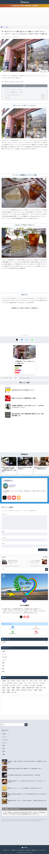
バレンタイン (18, 685)
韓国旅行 (3, 692)
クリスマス (15, 683)
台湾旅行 (23, 687)
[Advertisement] (24, 16)
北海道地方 (22, 378)
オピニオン (5, 657)
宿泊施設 (37, 687)
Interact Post (28, 850)
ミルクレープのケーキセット (13, 94)
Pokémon (23, 680)
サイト (3, 543)
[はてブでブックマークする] (27, 339)
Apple (8, 680)
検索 (46, 569)
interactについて (6, 850)
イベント (4, 654)
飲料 (15, 692)
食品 (12, 692)
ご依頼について (14, 850)
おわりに (8, 97)
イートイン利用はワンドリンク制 (14, 92)
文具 (41, 687)
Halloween (13, 680)
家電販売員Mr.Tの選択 (30, 687)
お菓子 (45, 680)
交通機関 (13, 687)
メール (4, 537)
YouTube (14, 500)
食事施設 (28, 378)
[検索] (26, 724)
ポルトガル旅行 (32, 685)
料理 (44, 687)
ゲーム (25, 683)
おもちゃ (40, 680)
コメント (4, 514)
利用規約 (34, 850)
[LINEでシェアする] (32, 339)
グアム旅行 (20, 683)
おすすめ (35, 680)
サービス (29, 683)
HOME (25, 847)
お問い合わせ (22, 850)
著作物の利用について (26, 813)
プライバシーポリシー (41, 850)
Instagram (9, 500)
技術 (3, 662)
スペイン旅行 (42, 683)
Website (18, 500)
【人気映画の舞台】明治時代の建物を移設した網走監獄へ (24, 5)
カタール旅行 (9, 683)
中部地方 (3, 687)
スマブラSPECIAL (5, 685)
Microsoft (18, 680)
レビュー (4, 660)
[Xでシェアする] (17, 339)
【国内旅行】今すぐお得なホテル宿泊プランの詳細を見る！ (25, 308)
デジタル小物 (12, 685)
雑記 (3, 671)
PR (27, 680)
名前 (3, 531)
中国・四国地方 (39, 685)
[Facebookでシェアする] (22, 339)
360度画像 (4, 680)
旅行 (10, 378)
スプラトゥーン (35, 683)
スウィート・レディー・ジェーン (14, 89)
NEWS (3, 651)
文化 (3, 665)
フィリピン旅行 (25, 685)
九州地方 (8, 687)
